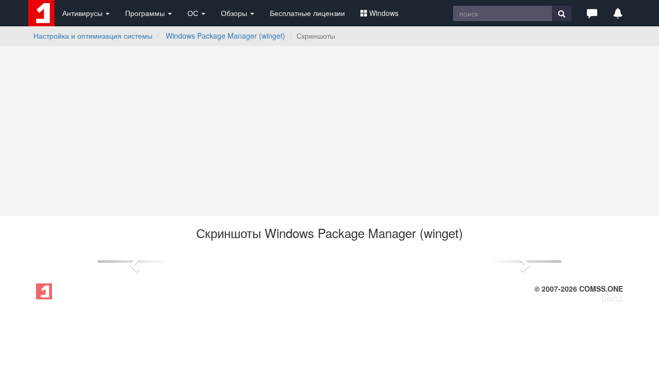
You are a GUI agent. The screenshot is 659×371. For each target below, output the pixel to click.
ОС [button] (193, 13)
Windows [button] (383, 13)
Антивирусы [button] (83, 13)
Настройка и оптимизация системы (92, 35)
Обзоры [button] (235, 13)
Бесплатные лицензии (307, 13)
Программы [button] (146, 13)
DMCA (612, 299)
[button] (592, 13)
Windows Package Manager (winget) (225, 35)
